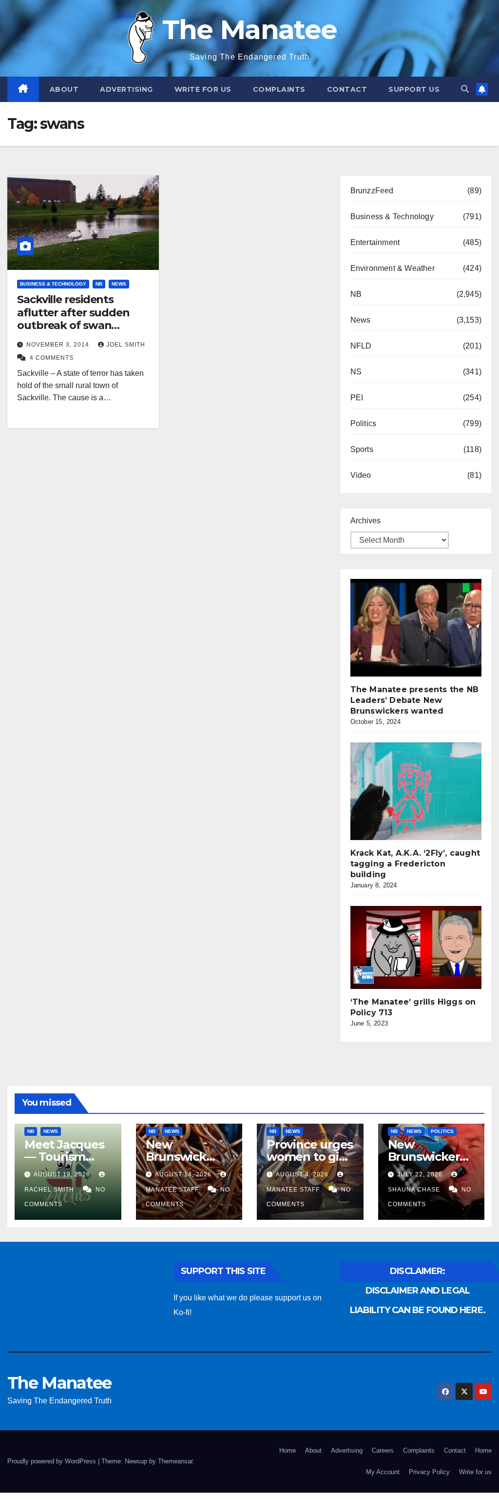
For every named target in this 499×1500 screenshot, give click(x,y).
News (119, 284)
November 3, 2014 (58, 344)
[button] (465, 89)
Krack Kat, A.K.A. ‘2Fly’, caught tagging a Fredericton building (415, 863)
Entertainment (375, 242)
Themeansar (175, 1461)
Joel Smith (125, 344)
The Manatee (249, 29)
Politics (363, 423)
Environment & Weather (392, 268)
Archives (365, 520)
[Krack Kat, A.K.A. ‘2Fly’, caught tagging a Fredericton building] (423, 791)
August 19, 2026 (63, 1174)
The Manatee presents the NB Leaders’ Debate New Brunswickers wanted (414, 700)
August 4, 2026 (303, 1174)
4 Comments (52, 357)
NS (356, 372)
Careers (383, 1450)
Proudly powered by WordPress (52, 1461)
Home (287, 1450)
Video (360, 475)
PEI (357, 397)
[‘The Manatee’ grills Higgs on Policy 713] (423, 947)
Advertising (126, 89)
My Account (383, 1472)
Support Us (414, 89)
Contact (347, 89)
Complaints (279, 89)
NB (99, 284)
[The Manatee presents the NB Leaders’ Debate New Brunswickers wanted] (423, 628)
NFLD (361, 346)
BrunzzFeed (372, 190)
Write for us (202, 89)
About (64, 89)
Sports (361, 449)
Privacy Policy (429, 1472)
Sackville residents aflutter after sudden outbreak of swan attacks (73, 319)
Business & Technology (53, 284)
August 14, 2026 (184, 1174)
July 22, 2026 (420, 1174)
